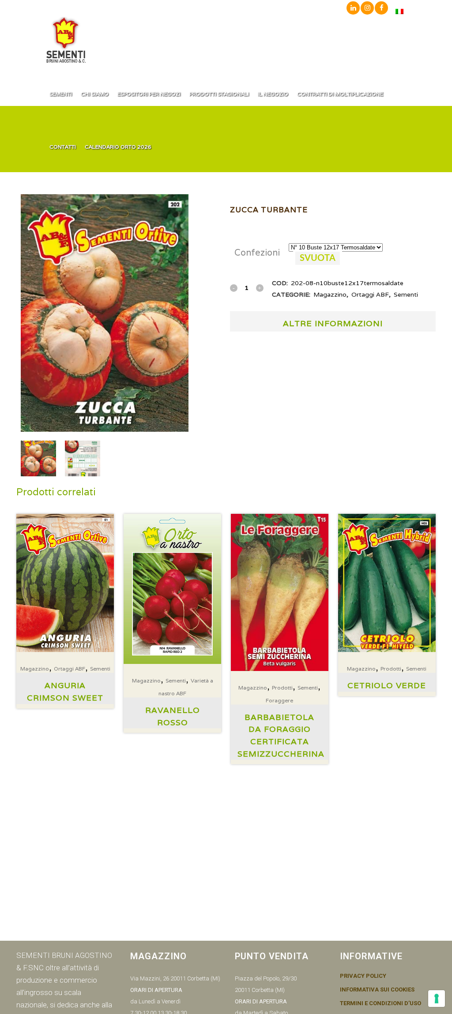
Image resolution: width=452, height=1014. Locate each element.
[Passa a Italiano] (399, 11)
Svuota (317, 258)
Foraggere (279, 700)
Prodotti (282, 687)
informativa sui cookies (377, 990)
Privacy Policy (363, 976)
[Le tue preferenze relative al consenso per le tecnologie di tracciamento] (436, 998)
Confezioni (257, 252)
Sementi (406, 294)
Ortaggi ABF (370, 294)
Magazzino (330, 294)
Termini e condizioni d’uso (380, 1003)
